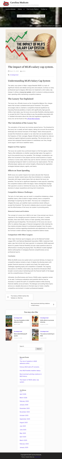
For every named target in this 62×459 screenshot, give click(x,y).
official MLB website (33, 118)
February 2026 (24, 401)
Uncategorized (14, 75)
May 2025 (23, 433)
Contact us (44, 9)
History (20, 9)
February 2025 (24, 444)
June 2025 (23, 429)
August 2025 (24, 422)
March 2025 (23, 440)
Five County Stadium (33, 9)
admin (24, 71)
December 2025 (25, 408)
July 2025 (23, 426)
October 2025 (24, 415)
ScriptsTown (38, 457)
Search (22, 346)
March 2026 (23, 397)
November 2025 (25, 412)
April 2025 (23, 437)
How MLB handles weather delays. (30, 370)
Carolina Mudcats (19, 2)
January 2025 (24, 447)
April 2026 (23, 394)
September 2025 (25, 419)
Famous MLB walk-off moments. (29, 367)
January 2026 (24, 405)
